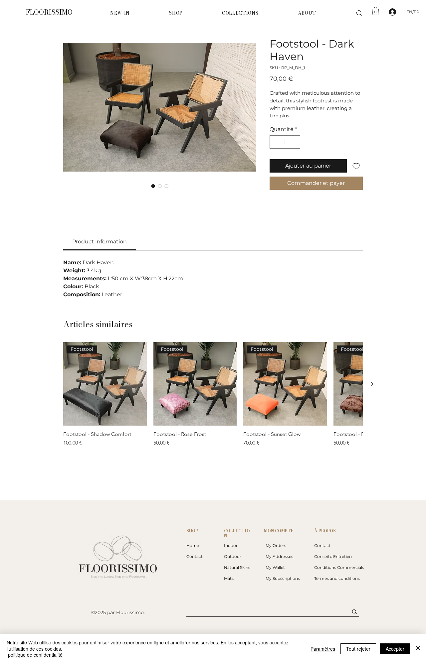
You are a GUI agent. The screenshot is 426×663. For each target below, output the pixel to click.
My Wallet (275, 567)
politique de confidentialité (35, 654)
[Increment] (294, 142)
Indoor (231, 545)
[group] (213, 394)
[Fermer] (418, 648)
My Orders (276, 545)
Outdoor (232, 556)
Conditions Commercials (335, 567)
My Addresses (279, 556)
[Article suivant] (372, 384)
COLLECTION (237, 533)
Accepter (395, 648)
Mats (229, 578)
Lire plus (279, 116)
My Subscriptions (283, 578)
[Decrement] (275, 142)
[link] (99, 241)
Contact (194, 556)
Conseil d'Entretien (333, 556)
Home (192, 545)
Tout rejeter (358, 648)
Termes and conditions (335, 578)
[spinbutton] (285, 142)
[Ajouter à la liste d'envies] (356, 166)
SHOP (192, 531)
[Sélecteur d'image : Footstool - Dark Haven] (153, 186)
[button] (176, 13)
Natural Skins (237, 567)
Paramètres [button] (323, 648)
